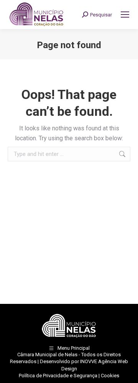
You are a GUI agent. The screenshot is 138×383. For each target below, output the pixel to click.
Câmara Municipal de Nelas (47, 354)
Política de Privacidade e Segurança (58, 375)
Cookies (110, 375)
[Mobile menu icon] (125, 14)
